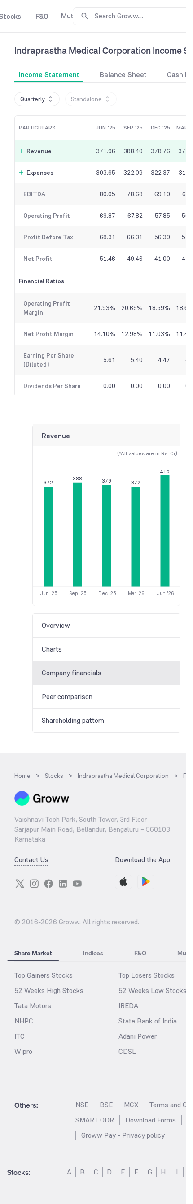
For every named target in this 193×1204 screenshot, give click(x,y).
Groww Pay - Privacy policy (123, 1135)
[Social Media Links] (19, 883)
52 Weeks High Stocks (48, 990)
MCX (131, 1104)
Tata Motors (32, 1005)
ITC (19, 1036)
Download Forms (150, 1120)
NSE (81, 1104)
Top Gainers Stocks (43, 975)
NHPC (23, 1021)
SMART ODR (94, 1120)
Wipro (23, 1051)
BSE (106, 1104)
